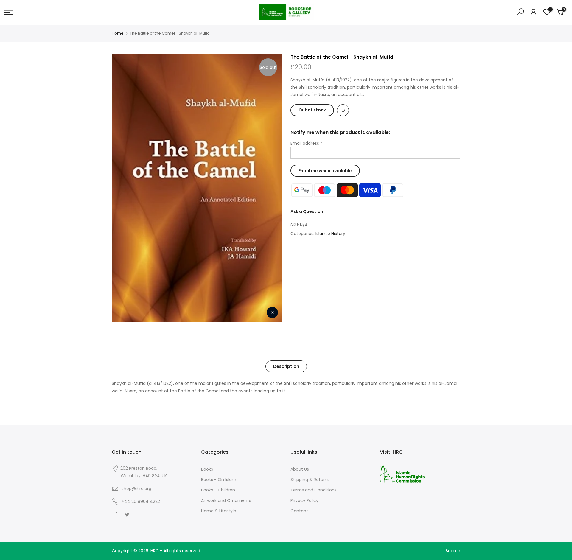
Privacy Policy (304, 500)
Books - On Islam (218, 480)
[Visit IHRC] (402, 473)
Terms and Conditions (313, 490)
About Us (299, 469)
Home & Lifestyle (218, 511)
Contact (299, 511)
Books (207, 469)
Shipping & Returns (309, 480)
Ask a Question (306, 211)
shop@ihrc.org (136, 488)
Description (286, 366)
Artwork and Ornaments (226, 500)
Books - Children (218, 490)
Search (453, 551)
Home (118, 33)
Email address (306, 143)
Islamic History (330, 234)
